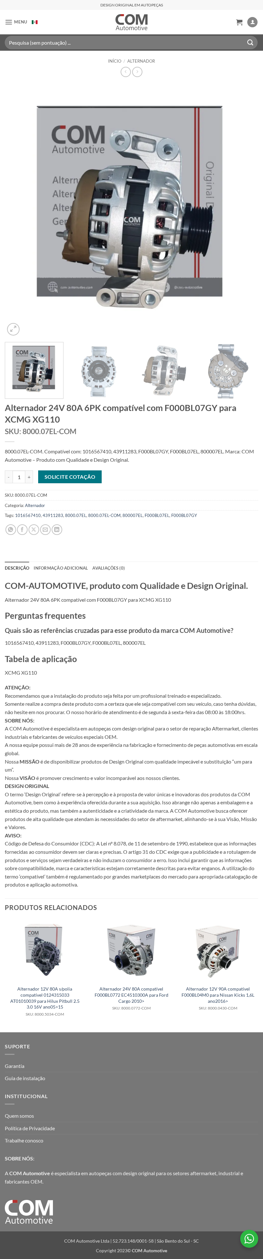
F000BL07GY (184, 515)
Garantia (14, 1066)
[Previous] (18, 210)
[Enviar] (250, 42)
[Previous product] (137, 72)
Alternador (141, 61)
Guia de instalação (25, 1078)
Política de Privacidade (30, 1128)
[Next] (245, 210)
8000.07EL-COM (104, 515)
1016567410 (28, 515)
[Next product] (126, 72)
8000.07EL (75, 515)
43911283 (53, 515)
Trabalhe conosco (24, 1140)
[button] (16, 22)
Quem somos (19, 1116)
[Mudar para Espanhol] (35, 22)
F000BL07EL (157, 515)
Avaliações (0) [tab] (108, 568)
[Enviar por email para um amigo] (45, 529)
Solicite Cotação (70, 477)
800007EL (133, 515)
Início (114, 61)
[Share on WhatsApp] (10, 529)
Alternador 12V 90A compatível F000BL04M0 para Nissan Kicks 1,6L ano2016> (218, 998)
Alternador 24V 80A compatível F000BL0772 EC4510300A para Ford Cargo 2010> (131, 998)
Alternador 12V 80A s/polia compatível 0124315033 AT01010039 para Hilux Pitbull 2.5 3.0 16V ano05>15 (45, 1001)
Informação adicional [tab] (61, 568)
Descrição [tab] (17, 568)
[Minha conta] (252, 22)
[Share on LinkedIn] (57, 529)
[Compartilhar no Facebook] (22, 529)
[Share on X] (34, 529)
